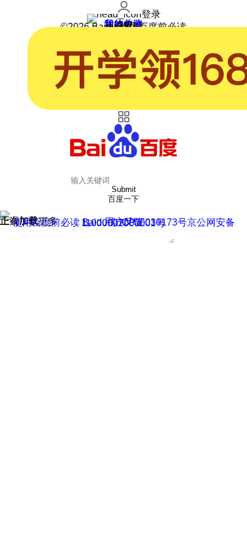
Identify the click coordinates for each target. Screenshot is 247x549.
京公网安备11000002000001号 (158, 222)
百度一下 (123, 198)
